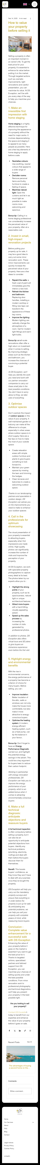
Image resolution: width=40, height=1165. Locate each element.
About (6, 1125)
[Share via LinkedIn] (20, 1031)
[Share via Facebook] (9, 1031)
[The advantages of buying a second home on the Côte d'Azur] (20, 1054)
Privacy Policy (9, 1145)
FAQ (5, 1128)
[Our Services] (33, 1122)
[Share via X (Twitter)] (15, 1031)
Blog (5, 1132)
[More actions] (30, 18)
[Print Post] (30, 1031)
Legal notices (8, 1143)
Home (6, 1119)
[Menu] (34, 4)
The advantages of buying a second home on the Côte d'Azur (20, 1067)
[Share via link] (25, 1031)
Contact (6, 1135)
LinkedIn (7, 1156)
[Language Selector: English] (26, 4)
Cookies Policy (9, 1148)
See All (29, 1042)
